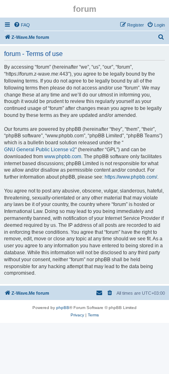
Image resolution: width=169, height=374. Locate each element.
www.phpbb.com (62, 156)
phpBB (62, 307)
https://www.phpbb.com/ (131, 177)
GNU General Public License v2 (39, 149)
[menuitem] (22, 25)
